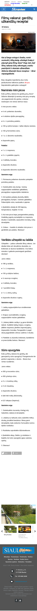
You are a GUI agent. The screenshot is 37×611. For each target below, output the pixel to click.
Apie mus (13, 1)
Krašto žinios (24, 559)
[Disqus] (18, 479)
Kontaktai (29, 562)
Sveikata (16, 559)
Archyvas (7, 3)
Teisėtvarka (23, 556)
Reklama (20, 1)
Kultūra (30, 556)
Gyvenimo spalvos (11, 562)
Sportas (10, 559)
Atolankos (21, 562)
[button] (6, 453)
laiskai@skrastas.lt (21, 581)
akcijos (27, 82)
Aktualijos (7, 556)
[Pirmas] (18, 9)
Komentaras (15, 556)
